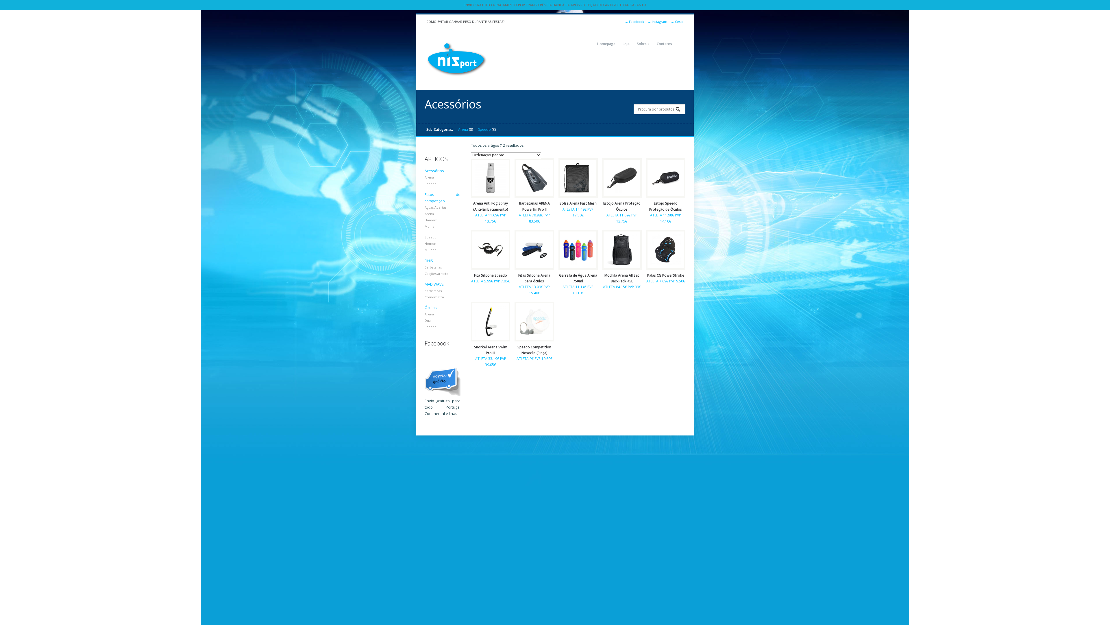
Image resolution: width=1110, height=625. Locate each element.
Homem (431, 220)
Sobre (643, 43)
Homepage (606, 43)
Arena (463, 129)
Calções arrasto (436, 273)
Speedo (484, 129)
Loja (626, 43)
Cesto (677, 21)
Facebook (634, 21)
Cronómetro (434, 297)
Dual (428, 320)
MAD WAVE (434, 284)
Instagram (657, 21)
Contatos (664, 43)
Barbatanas (433, 267)
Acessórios (434, 170)
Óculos (431, 307)
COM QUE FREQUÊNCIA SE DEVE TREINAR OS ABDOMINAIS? (470, 21)
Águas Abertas (435, 207)
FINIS (429, 260)
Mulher (430, 226)
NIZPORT (456, 59)
